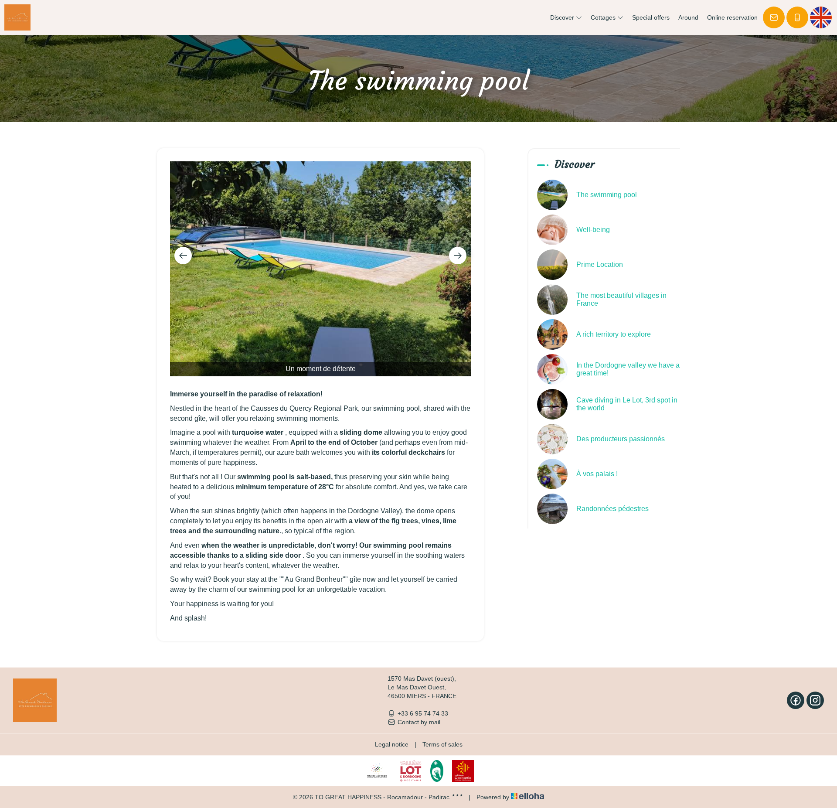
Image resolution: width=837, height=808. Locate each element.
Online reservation (732, 17)
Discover (563, 17)
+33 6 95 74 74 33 (423, 713)
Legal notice (391, 744)
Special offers (651, 17)
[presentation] (183, 255)
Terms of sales (442, 744)
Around (688, 17)
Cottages (604, 17)
